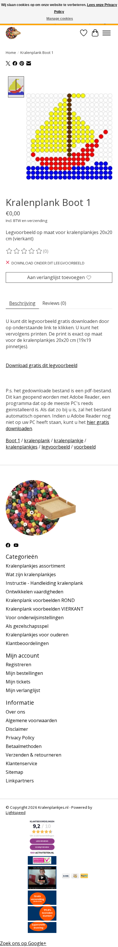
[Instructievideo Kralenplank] (42, 887)
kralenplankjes (22, 447)
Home (11, 52)
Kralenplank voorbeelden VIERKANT (45, 609)
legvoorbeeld (56, 447)
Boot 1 (13, 440)
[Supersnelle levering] (42, 931)
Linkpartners (20, 781)
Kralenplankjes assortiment (35, 566)
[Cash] (75, 876)
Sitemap (14, 772)
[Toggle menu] (106, 33)
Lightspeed (15, 812)
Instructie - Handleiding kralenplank (44, 583)
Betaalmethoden (24, 746)
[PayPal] (84, 876)
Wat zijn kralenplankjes (31, 574)
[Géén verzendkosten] (42, 903)
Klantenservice (21, 763)
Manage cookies (59, 19)
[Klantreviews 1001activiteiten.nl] (42, 853)
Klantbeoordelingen (27, 643)
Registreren (18, 664)
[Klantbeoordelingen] (42, 919)
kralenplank (37, 440)
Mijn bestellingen (24, 673)
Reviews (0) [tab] (54, 303)
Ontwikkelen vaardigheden (34, 592)
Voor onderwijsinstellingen (35, 617)
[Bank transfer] (66, 876)
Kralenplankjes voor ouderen (37, 635)
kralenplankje (68, 440)
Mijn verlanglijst (23, 690)
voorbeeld (85, 447)
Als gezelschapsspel (27, 626)
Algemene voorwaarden (31, 720)
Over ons (15, 712)
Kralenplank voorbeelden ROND (40, 600)
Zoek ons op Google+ (23, 943)
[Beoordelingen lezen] (24, 251)
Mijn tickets (18, 682)
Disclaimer (17, 729)
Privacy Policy (20, 737)
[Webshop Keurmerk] (42, 863)
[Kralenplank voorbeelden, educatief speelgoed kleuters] (13, 33)
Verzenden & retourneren (33, 755)
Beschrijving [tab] (22, 303)
